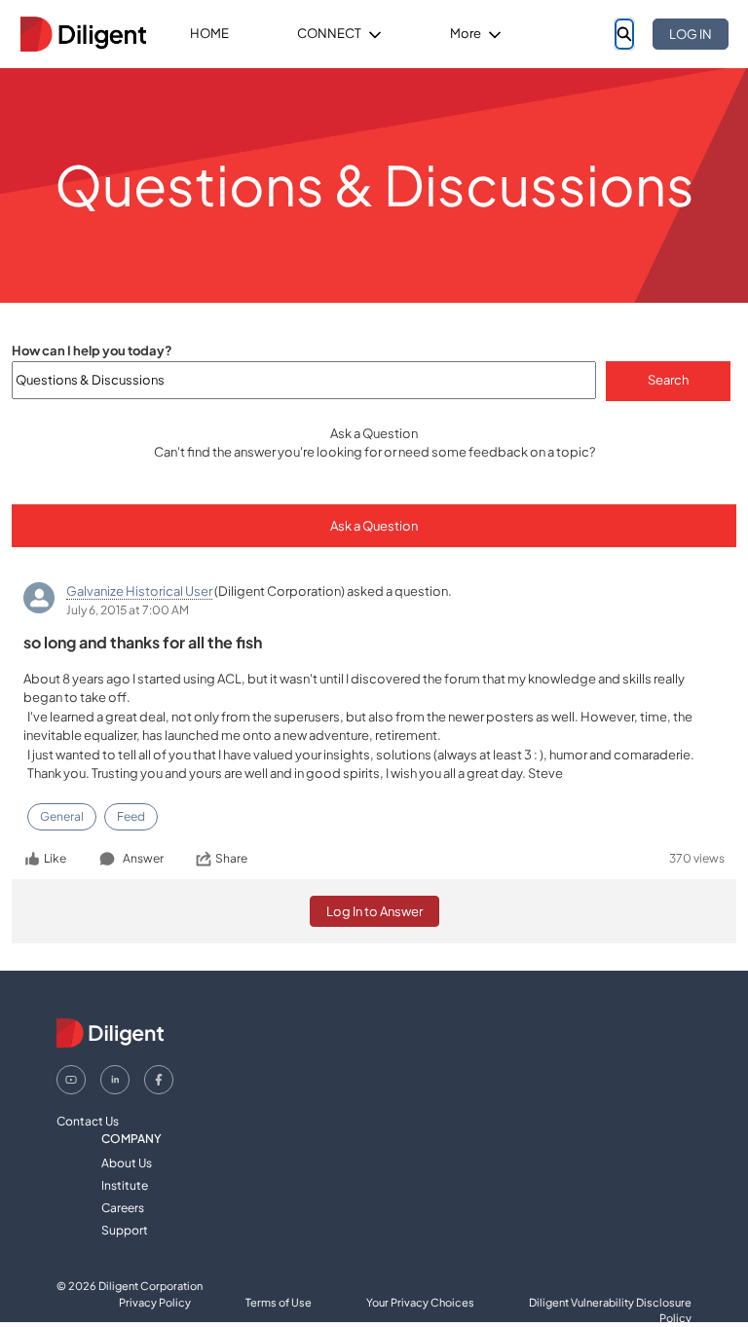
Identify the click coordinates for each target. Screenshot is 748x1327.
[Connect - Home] (82, 34)
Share (231, 858)
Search (668, 379)
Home (209, 33)
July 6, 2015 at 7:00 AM (127, 610)
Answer (143, 858)
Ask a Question (374, 526)
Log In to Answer (374, 911)
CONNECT (329, 33)
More (465, 33)
